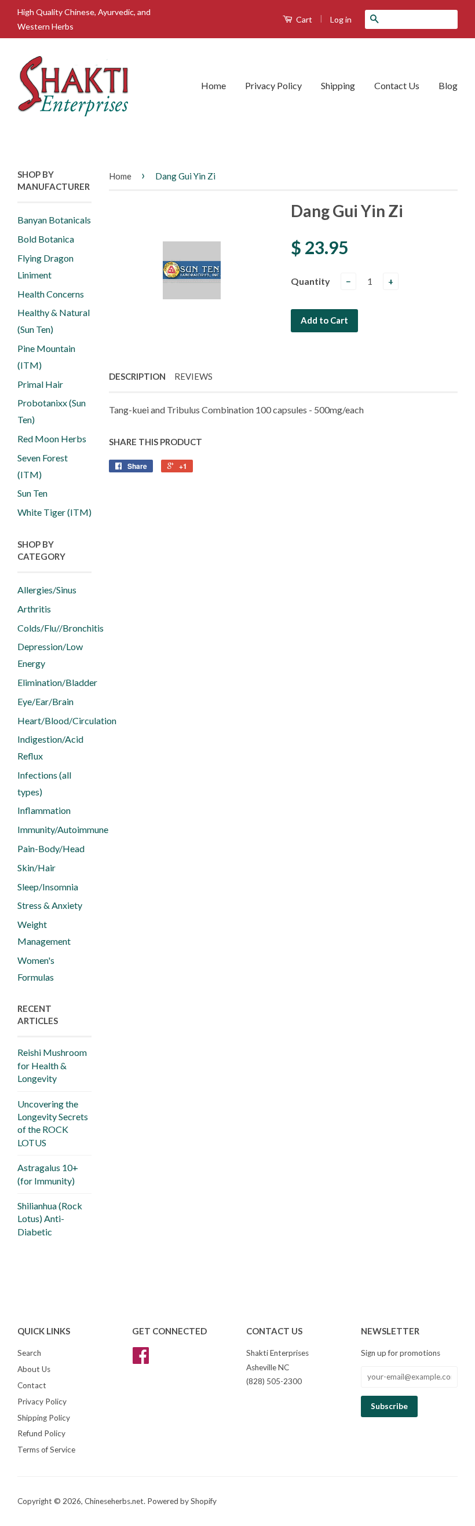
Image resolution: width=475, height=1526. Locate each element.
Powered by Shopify (182, 1501)
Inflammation (44, 810)
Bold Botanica (45, 238)
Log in (341, 19)
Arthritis (34, 608)
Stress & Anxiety (49, 905)
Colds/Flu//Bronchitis (60, 627)
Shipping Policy (43, 1417)
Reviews (193, 376)
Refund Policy (41, 1433)
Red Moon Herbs (51, 438)
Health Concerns (50, 293)
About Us (33, 1369)
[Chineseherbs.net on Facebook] (140, 1359)
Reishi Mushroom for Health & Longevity (52, 1065)
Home (213, 85)
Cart (303, 19)
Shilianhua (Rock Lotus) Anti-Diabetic (49, 1218)
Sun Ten (32, 492)
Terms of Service (46, 1449)
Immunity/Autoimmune (62, 829)
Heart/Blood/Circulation (66, 720)
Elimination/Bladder (57, 682)
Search (29, 1353)
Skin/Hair (36, 867)
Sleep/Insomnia (47, 886)
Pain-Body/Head (51, 848)
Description (137, 376)
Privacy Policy (273, 85)
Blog (448, 85)
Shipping (338, 85)
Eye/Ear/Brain (45, 701)
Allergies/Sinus (46, 589)
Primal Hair (40, 384)
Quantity (310, 281)
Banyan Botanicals (54, 219)
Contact (31, 1385)
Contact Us (396, 85)
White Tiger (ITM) (54, 512)
